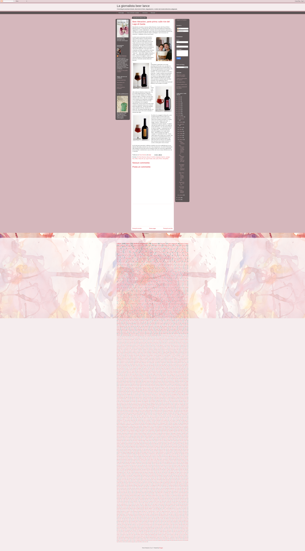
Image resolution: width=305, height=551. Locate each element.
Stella (122, 470)
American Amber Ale (144, 342)
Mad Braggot (148, 423)
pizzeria (185, 330)
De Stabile (175, 379)
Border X (172, 359)
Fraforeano (134, 392)
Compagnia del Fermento (126, 300)
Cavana (177, 368)
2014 (179, 197)
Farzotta (181, 388)
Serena (154, 463)
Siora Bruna (134, 465)
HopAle (149, 404)
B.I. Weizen (171, 346)
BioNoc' (137, 257)
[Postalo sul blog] (156, 155)
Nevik (162, 436)
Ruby (121, 456)
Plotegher (125, 271)
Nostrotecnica (165, 437)
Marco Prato (174, 283)
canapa (175, 255)
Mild (162, 430)
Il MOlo (141, 405)
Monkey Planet (178, 431)
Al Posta (123, 339)
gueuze (139, 290)
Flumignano (132, 303)
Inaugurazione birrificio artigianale (165, 407)
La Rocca (167, 414)
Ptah (122, 450)
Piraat (129, 447)
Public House (127, 450)
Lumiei (152, 421)
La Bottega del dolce (183, 413)
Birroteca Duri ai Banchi (123, 297)
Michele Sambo (145, 430)
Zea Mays (119, 322)
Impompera (146, 407)
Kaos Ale (152, 306)
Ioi (155, 408)
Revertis (178, 452)
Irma (174, 408)
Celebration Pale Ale (120, 369)
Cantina (171, 365)
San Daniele (128, 459)
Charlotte (165, 298)
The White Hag (157, 271)
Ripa (135, 453)
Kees (157, 306)
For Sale (167, 391)
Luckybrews (160, 283)
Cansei (167, 365)
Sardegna (179, 460)
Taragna (118, 473)
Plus (163, 447)
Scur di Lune (168, 317)
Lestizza (138, 418)
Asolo (186, 345)
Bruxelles (125, 278)
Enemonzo (142, 301)
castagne (154, 272)
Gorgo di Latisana (120, 400)
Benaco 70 (119, 251)
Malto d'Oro (145, 424)
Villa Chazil (137, 248)
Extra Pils (183, 387)
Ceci (186, 368)
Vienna (169, 320)
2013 (179, 199)
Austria (123, 262)
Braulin (168, 361)
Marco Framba (136, 426)
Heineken (126, 283)
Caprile (122, 366)
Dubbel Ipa (134, 384)
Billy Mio (172, 352)
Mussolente (175, 269)
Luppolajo (166, 421)
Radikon (156, 450)
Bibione (151, 296)
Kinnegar (173, 306)
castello (125, 324)
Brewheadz (131, 362)
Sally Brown (150, 457)
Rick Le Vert (120, 453)
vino (186, 291)
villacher (118, 335)
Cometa (143, 374)
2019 (179, 107)
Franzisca (169, 392)
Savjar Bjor (127, 462)
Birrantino (185, 353)
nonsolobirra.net (145, 330)
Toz (182, 319)
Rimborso (160, 316)
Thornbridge (159, 475)
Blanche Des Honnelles (169, 358)
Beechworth (171, 349)
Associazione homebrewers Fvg (154, 251)
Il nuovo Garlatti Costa (181, 84)
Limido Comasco (164, 418)
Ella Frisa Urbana (144, 385)
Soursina (175, 466)
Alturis (186, 340)
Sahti (180, 316)
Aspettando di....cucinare (181, 183)
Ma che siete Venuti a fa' (128, 423)
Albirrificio (133, 339)
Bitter (118, 259)
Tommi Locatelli (133, 476)
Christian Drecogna (172, 371)
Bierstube (155, 352)
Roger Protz (178, 453)
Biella (174, 275)
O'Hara (167, 439)
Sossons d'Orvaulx (148, 466)
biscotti (177, 287)
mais (170, 329)
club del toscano (159, 324)
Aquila (129, 345)
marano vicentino (170, 267)
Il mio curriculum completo (133, 12)
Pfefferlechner (119, 446)
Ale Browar (151, 339)
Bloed (118, 359)
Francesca (140, 392)
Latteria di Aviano (146, 417)
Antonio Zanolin (120, 275)
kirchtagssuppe (139, 329)
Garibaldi (186, 394)
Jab (131, 410)
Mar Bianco (155, 309)
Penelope (153, 444)
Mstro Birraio (123, 434)
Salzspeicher (170, 457)
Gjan (152, 398)
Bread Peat (175, 297)
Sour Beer (155, 466)
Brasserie (154, 243)
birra (128, 243)
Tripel (169, 271)
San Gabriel (172, 265)
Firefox (118, 391)
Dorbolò (161, 382)
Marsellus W (126, 427)
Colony (118, 280)
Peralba (164, 444)
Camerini (146, 278)
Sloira (155, 465)
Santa (138, 460)
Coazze (186, 372)
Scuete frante (180, 462)
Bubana (180, 362)
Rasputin (168, 450)
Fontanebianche (161, 391)
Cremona (145, 280)
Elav (130, 264)
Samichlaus (176, 457)
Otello (128, 313)
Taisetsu (177, 472)
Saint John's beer (181, 456)
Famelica (172, 388)
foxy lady (137, 327)
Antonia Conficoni (168, 343)
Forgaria (162, 264)
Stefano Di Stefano (167, 469)
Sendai (144, 463)
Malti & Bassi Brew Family (137, 424)
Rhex (166, 265)
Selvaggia (179, 317)
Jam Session (135, 410)
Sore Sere (152, 285)
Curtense (159, 300)
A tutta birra (125, 293)
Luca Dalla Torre (182, 254)
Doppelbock (156, 382)
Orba (179, 440)
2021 (179, 103)
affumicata (162, 255)
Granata (177, 400)
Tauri (134, 473)
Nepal (125, 311)
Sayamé (138, 462)
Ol (130, 440)
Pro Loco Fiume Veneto (178, 314)
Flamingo (122, 391)
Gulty (152, 304)
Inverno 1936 (150, 408)
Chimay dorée (152, 371)
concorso (160, 261)
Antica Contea (184, 243)
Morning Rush (151, 433)
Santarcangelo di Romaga (153, 460)
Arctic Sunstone (138, 345)
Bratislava (132, 361)
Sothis (157, 285)
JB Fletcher (127, 410)
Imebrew (119, 407)
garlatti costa (146, 249)
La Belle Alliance (170, 413)
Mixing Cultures (145, 431)
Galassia (167, 254)
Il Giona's (182, 264)
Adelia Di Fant (170, 274)
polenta (185, 261)
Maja (180, 423)
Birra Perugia (124, 353)
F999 (169, 301)
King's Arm (168, 411)
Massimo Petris (147, 427)
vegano (170, 333)
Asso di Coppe (128, 275)
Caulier (178, 278)
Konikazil (140, 413)
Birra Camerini (145, 268)
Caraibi (143, 298)
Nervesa (130, 311)
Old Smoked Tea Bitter (137, 440)
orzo (124, 291)
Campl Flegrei (150, 365)
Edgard (162, 384)
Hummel (166, 404)
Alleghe (162, 340)
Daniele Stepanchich (162, 280)
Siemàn (171, 463)
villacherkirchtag (125, 335)
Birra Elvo (179, 275)
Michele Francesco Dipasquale (129, 430)
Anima (148, 343)
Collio (139, 374)
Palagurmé (151, 265)
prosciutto (124, 274)
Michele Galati (138, 430)
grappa (118, 329)
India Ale (177, 407)
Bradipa (146, 297)
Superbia (136, 472)
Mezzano (125, 310)
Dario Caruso (142, 378)
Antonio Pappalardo (183, 343)
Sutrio (156, 472)
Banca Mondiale (146, 348)
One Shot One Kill (161, 440)
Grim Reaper (133, 401)
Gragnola (161, 400)
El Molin (186, 384)
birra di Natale (146, 261)
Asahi (154, 294)
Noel (131, 437)
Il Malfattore (146, 405)
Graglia (157, 400)
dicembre (181, 116)
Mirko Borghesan (132, 431)
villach (185, 333)
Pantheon (160, 443)
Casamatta (159, 366)
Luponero (161, 421)
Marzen (165, 269)
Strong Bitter (165, 158)
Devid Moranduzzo (158, 381)
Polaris (185, 284)
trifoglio (157, 333)
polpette (118, 332)
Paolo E (179, 443)
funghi (151, 327)
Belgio (136, 252)
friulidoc (133, 251)
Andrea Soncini (131, 343)
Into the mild (144, 408)
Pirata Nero (134, 447)
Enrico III (169, 385)
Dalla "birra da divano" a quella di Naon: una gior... (181, 176)
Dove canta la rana (181, 382)
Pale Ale (127, 251)
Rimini (160, 158)
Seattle (173, 317)
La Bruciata (119, 414)
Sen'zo (135, 463)
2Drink (131, 336)
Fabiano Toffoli (154, 388)
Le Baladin (173, 254)
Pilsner (152, 314)
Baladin (168, 294)
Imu (142, 283)
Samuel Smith (182, 457)
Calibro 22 (140, 278)
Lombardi (157, 420)
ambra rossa (142, 287)
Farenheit (177, 388)
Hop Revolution (143, 404)
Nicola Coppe (155, 284)
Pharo (124, 446)
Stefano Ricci (182, 469)
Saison (179, 249)
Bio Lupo (157, 296)
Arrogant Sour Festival (126, 268)
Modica (150, 431)
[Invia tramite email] (155, 155)
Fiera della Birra (182, 246)
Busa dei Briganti (127, 298)
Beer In (179, 294)
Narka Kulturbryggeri (175, 434)
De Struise (180, 379)
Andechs (172, 342)
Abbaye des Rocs (174, 336)
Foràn (118, 392)
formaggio (151, 267)
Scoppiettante (168, 462)
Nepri (143, 436)
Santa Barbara (143, 460)
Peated (139, 444)
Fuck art (133, 394)
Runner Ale (156, 456)
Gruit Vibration (152, 401)
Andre (176, 342)
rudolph (175, 332)
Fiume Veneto (172, 248)
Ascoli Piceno (176, 345)
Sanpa (123, 460)
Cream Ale (152, 300)
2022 (179, 101)
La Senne (173, 414)
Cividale (167, 372)
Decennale (119, 381)
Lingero (171, 307)
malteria (174, 329)
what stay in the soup (144, 335)
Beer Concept (182, 349)
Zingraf (124, 322)
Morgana (145, 433)
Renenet (150, 452)
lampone (174, 290)
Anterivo (157, 343)
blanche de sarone (169, 323)
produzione (142, 332)
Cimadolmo (125, 372)
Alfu (145, 340)
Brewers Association (184, 297)
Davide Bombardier (183, 378)
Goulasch (147, 400)
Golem (176, 398)
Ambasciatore (168, 293)
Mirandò (137, 310)
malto (185, 249)
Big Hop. (160, 352)
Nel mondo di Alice (180, 82)
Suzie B (160, 472)
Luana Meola (182, 420)
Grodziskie (135, 269)
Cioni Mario (146, 372)
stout (149, 248)
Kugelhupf (159, 413)
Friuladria (118, 394)
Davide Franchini (184, 300)
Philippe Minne (133, 446)
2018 (179, 109)
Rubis (118, 456)
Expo (118, 269)
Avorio (153, 346)
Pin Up (178, 446)
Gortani (134, 400)
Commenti (180, 31)
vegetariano (176, 333)
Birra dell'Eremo (166, 353)
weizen (143, 251)
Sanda (179, 459)
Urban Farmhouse (173, 285)
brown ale (177, 323)
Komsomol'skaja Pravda (132, 413)
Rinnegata (165, 316)
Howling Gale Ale (174, 304)
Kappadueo (148, 411)
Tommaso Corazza (125, 476)
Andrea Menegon (124, 343)
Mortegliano (174, 433)
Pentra (165, 284)
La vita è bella (153, 283)
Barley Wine (164, 275)
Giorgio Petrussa (159, 397)
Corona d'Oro (177, 374)
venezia (181, 291)
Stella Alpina (126, 470)
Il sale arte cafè (179, 405)
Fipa (127, 303)
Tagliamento (172, 472)
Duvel (148, 384)
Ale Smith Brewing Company (160, 339)
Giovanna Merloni (183, 281)
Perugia (180, 444)
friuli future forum (144, 327)
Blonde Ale (156, 277)
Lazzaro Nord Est (160, 417)
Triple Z (186, 319)
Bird (180, 352)
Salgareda (141, 457)
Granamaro (172, 400)
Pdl (135, 444)
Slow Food (141, 271)
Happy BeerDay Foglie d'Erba (161, 304)
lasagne (157, 329)
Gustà (172, 401)
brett (182, 287)
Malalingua (185, 423)
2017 (179, 111)
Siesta (179, 463)
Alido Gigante (160, 293)
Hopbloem (154, 404)
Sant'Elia (133, 460)
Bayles (156, 349)
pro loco (136, 332)
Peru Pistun (176, 444)
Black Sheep (155, 358)
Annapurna (153, 343)
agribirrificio (169, 255)
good (130, 290)
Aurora (151, 275)
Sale (136, 457)
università (186, 252)
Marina (176, 426)
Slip (151, 465)
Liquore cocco (122, 420)
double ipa (152, 326)
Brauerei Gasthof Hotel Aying (153, 361)
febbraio (181, 139)
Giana (181, 395)
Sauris (123, 248)
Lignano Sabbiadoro (156, 418)
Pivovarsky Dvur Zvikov (152, 447)
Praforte (161, 314)
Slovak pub (165, 465)
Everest (157, 387)
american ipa (149, 287)
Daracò (132, 378)
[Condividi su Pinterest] (161, 155)
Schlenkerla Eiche (156, 462)
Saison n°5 (132, 457)
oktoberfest (119, 291)
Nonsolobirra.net (120, 82)
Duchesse (143, 384)
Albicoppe (128, 339)
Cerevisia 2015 (164, 369)
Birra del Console (145, 353)
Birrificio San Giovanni (152, 356)
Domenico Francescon (177, 280)
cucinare (159, 246)
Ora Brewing (174, 440)
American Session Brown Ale (154, 342)
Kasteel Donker (159, 411)
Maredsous (161, 426)
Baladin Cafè (122, 348)
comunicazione (144, 288)
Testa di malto (182, 473)
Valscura (153, 246)
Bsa (176, 362)
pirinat (177, 267)
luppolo (144, 248)
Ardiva (148, 345)
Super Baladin (119, 472)
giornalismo (119, 290)
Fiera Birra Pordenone (162, 252)
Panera (146, 313)
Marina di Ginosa (181, 426)
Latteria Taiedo (139, 417)
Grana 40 (168, 249)
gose (186, 327)
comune (171, 324)
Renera (141, 316)
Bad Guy (163, 294)
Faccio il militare (161, 388)
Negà (132, 436)
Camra (156, 365)
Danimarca (127, 378)
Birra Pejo (118, 353)
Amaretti (123, 342)
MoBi (142, 310)
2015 (179, 115)
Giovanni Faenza (184, 397)
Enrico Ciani (164, 385)
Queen (152, 450)
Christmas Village (181, 371)
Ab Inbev (156, 274)
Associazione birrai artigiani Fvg (126, 254)
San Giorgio (185, 316)
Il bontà (124, 306)
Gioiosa (148, 397)
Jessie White (160, 410)
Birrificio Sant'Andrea (161, 356)
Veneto (180, 285)
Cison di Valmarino (153, 372)
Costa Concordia (158, 375)
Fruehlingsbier (128, 394)
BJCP (182, 346)
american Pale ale (161, 322)
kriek (122, 257)
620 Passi (119, 293)
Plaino (173, 249)
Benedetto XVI (126, 296)
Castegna (139, 368)
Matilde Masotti (173, 427)
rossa (181, 267)
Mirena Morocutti (124, 431)
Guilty (158, 401)
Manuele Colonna (185, 424)
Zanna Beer (179, 271)
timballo (148, 333)
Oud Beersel (141, 313)
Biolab (177, 352)
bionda (169, 252)
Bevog (131, 352)
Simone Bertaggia (185, 463)
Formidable (139, 303)
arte (175, 322)
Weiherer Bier (120, 287)
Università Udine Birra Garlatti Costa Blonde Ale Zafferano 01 (138, 320)
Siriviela (140, 319)
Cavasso (182, 368)
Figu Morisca (121, 303)
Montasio (177, 310)
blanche (163, 157)
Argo (151, 345)
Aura (145, 346)
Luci (128, 421)
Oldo (168, 311)
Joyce (147, 306)
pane (182, 272)
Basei (139, 268)
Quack (142, 450)
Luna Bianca (167, 283)
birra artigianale (173, 243)
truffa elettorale (163, 333)
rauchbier (147, 291)
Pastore (122, 444)
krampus (151, 329)
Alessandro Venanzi (139, 340)
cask (187, 323)
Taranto (126, 473)
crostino (181, 288)
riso (171, 332)
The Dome (177, 319)
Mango (167, 424)
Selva (125, 463)
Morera (137, 433)
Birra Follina (185, 275)
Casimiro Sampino (181, 366)
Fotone (129, 392)
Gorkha (130, 400)
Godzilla (172, 398)
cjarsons (137, 288)
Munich (132, 434)
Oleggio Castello (146, 440)
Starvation (140, 469)
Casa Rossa (146, 366)
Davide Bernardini (175, 378)
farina (122, 327)
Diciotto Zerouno (179, 268)
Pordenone (122, 245)
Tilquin (176, 475)
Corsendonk (119, 375)
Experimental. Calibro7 (164, 387)
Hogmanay (123, 404)
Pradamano (135, 449)
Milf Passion (166, 430)
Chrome (186, 371)
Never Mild (148, 436)
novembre (181, 118)
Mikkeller (158, 430)
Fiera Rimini (141, 264)
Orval (124, 313)
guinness (124, 329)
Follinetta (138, 391)
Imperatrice (129, 407)
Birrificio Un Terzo (160, 262)
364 (142, 336)
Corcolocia (142, 300)
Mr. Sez (181, 310)
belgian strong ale (126, 272)
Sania (119, 460)
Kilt (164, 411)
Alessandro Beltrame (184, 339)
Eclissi (125, 281)
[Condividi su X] (158, 155)
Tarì (173, 319)
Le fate (166, 417)
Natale (148, 284)
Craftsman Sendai (174, 375)
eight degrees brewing (166, 326)
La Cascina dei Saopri (136, 414)
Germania (156, 395)
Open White (168, 440)
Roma (135, 271)
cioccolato (126, 267)
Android (137, 343)
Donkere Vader (144, 382)
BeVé (160, 349)
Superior (141, 472)
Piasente (145, 446)
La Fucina (149, 414)
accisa (185, 271)
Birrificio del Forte (185, 356)
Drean (187, 382)
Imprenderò (151, 407)
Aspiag (118, 346)
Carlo (125, 366)
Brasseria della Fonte (154, 297)
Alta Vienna (169, 340)
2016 (179, 113)
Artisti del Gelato (170, 345)
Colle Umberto (129, 374)
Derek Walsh (139, 381)
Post (179, 28)
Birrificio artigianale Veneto (182, 296)
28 (127, 336)
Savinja (161, 317)
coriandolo (184, 324)
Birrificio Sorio (168, 356)
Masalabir (137, 427)
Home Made (129, 404)
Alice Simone (149, 340)
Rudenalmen (131, 456)
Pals (141, 443)
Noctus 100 (126, 437)
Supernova (146, 472)
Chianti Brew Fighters (148, 254)
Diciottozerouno (171, 381)
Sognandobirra (128, 258)
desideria (146, 326)
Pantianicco (165, 443)
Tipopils (164, 271)
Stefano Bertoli (148, 271)
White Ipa (175, 320)
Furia (145, 394)
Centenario (150, 369)
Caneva (138, 298)
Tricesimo (163, 243)
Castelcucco (145, 368)
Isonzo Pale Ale (140, 306)
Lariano (129, 417)
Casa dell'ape (152, 366)
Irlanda (133, 306)
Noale (118, 437)
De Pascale (169, 379)
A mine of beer (160, 336)
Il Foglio (122, 405)
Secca (121, 463)
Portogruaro (129, 449)
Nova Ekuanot (120, 439)
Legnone (175, 259)
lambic (158, 258)
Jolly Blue (177, 410)
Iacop (174, 404)
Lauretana (153, 417)
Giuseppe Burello (169, 264)
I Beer (170, 404)
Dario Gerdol (176, 300)
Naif (159, 434)
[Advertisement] (152, 215)
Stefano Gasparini (166, 319)
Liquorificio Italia (129, 420)
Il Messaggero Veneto (154, 405)
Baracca (151, 348)
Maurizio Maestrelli (182, 309)
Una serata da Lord (181, 187)
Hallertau (181, 401)
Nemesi (139, 436)
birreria (174, 252)
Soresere (141, 466)
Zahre (149, 245)
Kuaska (146, 283)
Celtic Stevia (144, 369)
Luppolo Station (184, 307)
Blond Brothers (133, 297)
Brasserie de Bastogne (166, 297)
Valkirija (155, 320)
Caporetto (180, 365)
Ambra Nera (133, 342)
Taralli (122, 473)
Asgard (182, 345)
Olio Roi (151, 440)
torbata (145, 274)
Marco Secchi (150, 426)
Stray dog (161, 470)
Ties (173, 475)
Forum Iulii (185, 391)
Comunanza (148, 374)
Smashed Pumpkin (177, 465)
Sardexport (185, 460)
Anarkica (163, 342)
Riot (132, 453)
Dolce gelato (133, 382)
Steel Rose (160, 469)
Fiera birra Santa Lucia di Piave (152, 264)
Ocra (178, 439)
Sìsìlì (164, 472)
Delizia (127, 381)
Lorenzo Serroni (183, 257)
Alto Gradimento (180, 340)
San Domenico (134, 459)
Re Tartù (186, 450)
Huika (162, 404)
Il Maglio (138, 283)
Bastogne (185, 348)
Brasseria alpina (179, 262)
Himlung (118, 404)
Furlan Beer (150, 394)
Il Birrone (146, 269)
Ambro (138, 342)
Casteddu (134, 368)
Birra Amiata (185, 352)
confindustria (177, 324)
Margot (165, 426)
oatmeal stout (177, 272)
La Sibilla (178, 414)
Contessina (124, 280)
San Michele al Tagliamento (124, 317)
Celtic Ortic (138, 369)
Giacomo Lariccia (180, 303)
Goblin (162, 398)
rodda (152, 291)
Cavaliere (172, 368)
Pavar (132, 444)
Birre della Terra (120, 355)
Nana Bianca (163, 434)
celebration (131, 324)
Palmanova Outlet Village (134, 443)
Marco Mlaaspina (144, 426)
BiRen (169, 275)
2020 (179, 105)
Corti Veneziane (146, 375)
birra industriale (151, 323)
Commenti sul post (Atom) (155, 233)
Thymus (169, 475)
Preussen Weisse (153, 449)
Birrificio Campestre (169, 251)
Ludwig (142, 421)
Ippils (129, 306)
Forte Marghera (173, 391)
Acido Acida (176, 258)
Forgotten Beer (155, 281)
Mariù (122, 427)
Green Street (121, 401)
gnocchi (125, 290)
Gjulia (150, 259)
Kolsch (186, 264)
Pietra (168, 446)
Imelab (124, 407)
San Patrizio (169, 459)
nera (186, 290)
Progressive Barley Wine (178, 449)
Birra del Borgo (121, 277)
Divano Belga (185, 381)
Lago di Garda (149, 158)
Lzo (181, 421)
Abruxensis (185, 336)
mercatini (119, 330)
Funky (142, 394)
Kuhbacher (178, 306)
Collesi (135, 374)
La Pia (158, 414)
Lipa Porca (185, 418)
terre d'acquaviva (141, 333)
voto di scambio (134, 335)
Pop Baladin (186, 447)
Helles (136, 158)
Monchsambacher (170, 431)
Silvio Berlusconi (124, 319)
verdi (181, 333)
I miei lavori (145, 12)
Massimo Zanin (161, 427)
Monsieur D (170, 310)
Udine (119, 243)
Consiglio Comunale (156, 374)
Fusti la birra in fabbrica (157, 394)
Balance (134, 348)
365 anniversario (148, 336)
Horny (158, 404)
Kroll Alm (148, 413)
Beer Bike (176, 349)
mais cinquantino (168, 272)
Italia (150, 269)
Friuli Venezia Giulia (145, 252)
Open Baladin (174, 311)
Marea (156, 426)
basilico (124, 323)
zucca (118, 268)
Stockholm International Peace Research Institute (144, 470)
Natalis (186, 310)
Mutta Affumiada (148, 434)
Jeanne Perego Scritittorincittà (144, 410)
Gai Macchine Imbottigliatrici (172, 394)
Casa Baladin (140, 366)
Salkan (145, 457)
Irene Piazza (159, 408)
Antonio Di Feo (175, 343)
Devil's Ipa (165, 381)
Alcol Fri (146, 339)
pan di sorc (129, 291)
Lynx (178, 421)
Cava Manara (156, 368)
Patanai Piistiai (174, 313)
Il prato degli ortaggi (171, 405)
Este (126, 387)
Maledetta (129, 424)
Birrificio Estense (142, 262)
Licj (150, 418)
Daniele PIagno (121, 378)
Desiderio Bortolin (146, 381)
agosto (181, 127)
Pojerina (180, 447)
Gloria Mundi (157, 398)
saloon (119, 333)
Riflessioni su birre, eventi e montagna (180, 75)
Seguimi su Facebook (181, 20)
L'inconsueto (168, 259)
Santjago (136, 285)
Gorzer (138, 400)
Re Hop (182, 450)
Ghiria (168, 395)
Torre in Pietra (145, 476)
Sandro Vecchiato (185, 459)
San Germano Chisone (143, 459)
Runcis (151, 456)
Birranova (180, 353)
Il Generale (127, 405)
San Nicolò (163, 459)
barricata (156, 287)
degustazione (152, 258)
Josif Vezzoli (129, 411)
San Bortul (122, 459)
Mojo (154, 431)
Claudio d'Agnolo (181, 372)
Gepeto (145, 395)
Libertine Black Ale (164, 307)
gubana (134, 290)
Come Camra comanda (181, 142)
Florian (130, 391)
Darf (171, 300)
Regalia (124, 452)
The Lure (127, 252)
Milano (169, 269)
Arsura (138, 294)
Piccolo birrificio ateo (156, 446)
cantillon (132, 288)
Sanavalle (174, 459)
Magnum (176, 423)
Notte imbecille (185, 437)
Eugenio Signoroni (132, 387)
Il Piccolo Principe (162, 405)
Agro (179, 274)
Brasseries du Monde (125, 361)
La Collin (143, 414)
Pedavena (144, 444)
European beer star (145, 387)
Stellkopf (132, 470)
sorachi (135, 274)
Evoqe (164, 301)
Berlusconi (145, 296)
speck (185, 267)
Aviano (149, 346)
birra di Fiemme (171, 287)
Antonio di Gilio (119, 345)
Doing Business (121, 382)
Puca (132, 450)
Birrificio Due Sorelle (162, 355)
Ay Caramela (158, 346)
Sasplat (118, 462)
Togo (120, 476)
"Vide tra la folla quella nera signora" (181, 79)
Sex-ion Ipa (163, 463)
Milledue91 (131, 310)
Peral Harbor (159, 444)
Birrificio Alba (139, 355)
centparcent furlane (140, 324)
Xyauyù (180, 320)
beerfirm (129, 323)
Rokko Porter (184, 453)
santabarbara (126, 333)
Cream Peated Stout (183, 375)
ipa (144, 158)
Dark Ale (148, 378)
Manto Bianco (148, 309)
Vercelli (160, 320)
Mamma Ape (151, 424)
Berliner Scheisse (120, 352)
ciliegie (147, 324)
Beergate (185, 294)
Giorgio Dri (153, 397)
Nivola (183, 436)
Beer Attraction (142, 157)
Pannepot (152, 313)
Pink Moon (183, 446)
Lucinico (137, 421)
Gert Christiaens (163, 395)
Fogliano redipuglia (146, 281)
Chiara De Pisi (139, 371)
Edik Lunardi (167, 384)
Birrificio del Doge (131, 277)
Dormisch (186, 280)
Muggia (139, 284)
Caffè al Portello (132, 278)
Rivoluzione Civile (162, 453)
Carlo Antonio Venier (159, 278)
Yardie (185, 320)
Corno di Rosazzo (132, 280)
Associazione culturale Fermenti (126, 346)
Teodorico (162, 473)
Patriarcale (128, 444)
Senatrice (140, 463)
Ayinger (163, 346)
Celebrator (128, 369)
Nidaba (171, 436)
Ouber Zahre (133, 313)
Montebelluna (119, 433)
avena (185, 322)
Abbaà (180, 336)
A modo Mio (167, 336)
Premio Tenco (141, 449)
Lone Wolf (177, 420)
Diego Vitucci (121, 301)
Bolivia (150, 359)
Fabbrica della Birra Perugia (144, 388)
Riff (129, 453)
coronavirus (160, 272)
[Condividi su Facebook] (159, 155)
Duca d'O (120, 281)
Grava (181, 400)
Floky (126, 391)
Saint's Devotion (125, 457)
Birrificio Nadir (127, 356)
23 (125, 336)
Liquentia (125, 265)
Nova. (132, 439)
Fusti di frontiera (164, 281)
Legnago (118, 418)
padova (152, 330)
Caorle (176, 365)
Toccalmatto (155, 255)
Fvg (159, 303)
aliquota (153, 322)
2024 (179, 97)
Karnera (153, 411)
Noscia (155, 437)
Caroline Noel (130, 366)
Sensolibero (149, 463)
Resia (169, 452)
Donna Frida (150, 382)
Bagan (186, 346)
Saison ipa (125, 285)
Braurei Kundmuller (174, 361)
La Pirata (142, 307)
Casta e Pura (128, 368)
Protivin (185, 449)
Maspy (142, 427)
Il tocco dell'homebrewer (181, 191)
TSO (168, 472)
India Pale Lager (184, 407)
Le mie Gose (171, 417)
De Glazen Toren (158, 379)
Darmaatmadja (158, 378)
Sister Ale (147, 465)
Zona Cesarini (131, 322)
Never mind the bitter (155, 436)
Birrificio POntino (143, 356)
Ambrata (132, 257)
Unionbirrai (130, 248)
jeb (138, 251)
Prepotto (147, 449)
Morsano (168, 433)
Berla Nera (139, 296)
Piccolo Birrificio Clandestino (134, 314)
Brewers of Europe (124, 362)
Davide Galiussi (119, 379)
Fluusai (134, 391)
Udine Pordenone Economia (121, 88)
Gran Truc (167, 400)
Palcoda (126, 443)
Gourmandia (119, 283)
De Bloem (139, 379)
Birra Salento (138, 353)
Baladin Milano (129, 348)
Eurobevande (158, 301)
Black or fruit (161, 358)
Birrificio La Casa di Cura (182, 355)
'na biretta (178, 335)
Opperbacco (144, 265)
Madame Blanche (156, 423)
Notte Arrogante (172, 437)
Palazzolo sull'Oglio (120, 443)
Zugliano (131, 287)
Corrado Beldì (184, 374)
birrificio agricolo (160, 323)
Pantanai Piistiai (154, 443)
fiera (133, 158)
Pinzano (121, 447)
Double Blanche (173, 382)
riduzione (167, 332)
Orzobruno (123, 261)
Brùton (173, 362)
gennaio (181, 195)
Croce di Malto (171, 268)
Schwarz (162, 462)
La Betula (176, 413)
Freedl (174, 392)
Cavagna (162, 368)
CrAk (147, 300)
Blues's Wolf (131, 359)
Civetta (163, 372)
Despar (152, 381)
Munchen (128, 434)
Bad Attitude (157, 275)
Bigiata (165, 352)
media (185, 329)
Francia (153, 392)
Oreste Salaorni (184, 440)
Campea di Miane (143, 365)
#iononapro (173, 335)
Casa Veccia (163, 268)
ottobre (181, 122)
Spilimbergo (150, 319)
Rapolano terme (163, 450)
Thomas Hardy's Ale (151, 475)
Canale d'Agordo (162, 365)
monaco (133, 330)
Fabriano (139, 281)
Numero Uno (142, 439)
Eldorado (122, 385)
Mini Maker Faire (182, 430)
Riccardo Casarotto (184, 452)
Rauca (173, 450)
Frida (186, 392)
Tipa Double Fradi (182, 475)
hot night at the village (165, 290)
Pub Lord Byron (124, 316)
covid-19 (129, 326)
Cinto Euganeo (139, 372)
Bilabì (169, 352)
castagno (168, 157)
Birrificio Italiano (150, 262)
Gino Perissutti (128, 269)
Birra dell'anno (163, 296)
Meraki (180, 283)
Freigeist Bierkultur (180, 392)
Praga (156, 265)
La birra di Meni (149, 307)
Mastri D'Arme (169, 309)
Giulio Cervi (134, 398)
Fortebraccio (179, 391)
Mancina (156, 424)
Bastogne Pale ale (120, 349)
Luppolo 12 (177, 307)
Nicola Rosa (166, 436)
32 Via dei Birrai (137, 336)
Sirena (139, 465)
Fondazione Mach (145, 391)
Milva (176, 430)
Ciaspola (119, 372)
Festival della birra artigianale (160, 248)
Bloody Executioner (123, 359)
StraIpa (156, 470)
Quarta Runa (147, 450)
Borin (176, 359)
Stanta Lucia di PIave (121, 469)
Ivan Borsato (160, 259)
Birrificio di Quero (141, 277)
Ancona (167, 342)
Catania (150, 368)
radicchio (130, 274)
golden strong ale (172, 327)
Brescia (118, 362)
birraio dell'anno (135, 272)
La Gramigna (136, 307)
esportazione (181, 326)
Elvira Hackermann (152, 385)
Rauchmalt (178, 450)
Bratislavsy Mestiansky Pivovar (141, 361)
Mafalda (135, 309)
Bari (181, 348)
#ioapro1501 (166, 335)
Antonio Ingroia (127, 294)
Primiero (164, 449)
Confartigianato (159, 254)
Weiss (125, 287)
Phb (128, 446)
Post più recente (137, 228)
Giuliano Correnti (127, 398)
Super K (125, 472)
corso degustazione (121, 326)
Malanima (118, 424)
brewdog (186, 287)
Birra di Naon (184, 258)
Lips (117, 420)
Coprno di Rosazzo (169, 374)
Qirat (139, 450)
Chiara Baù (184, 278)
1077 (183, 335)
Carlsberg (168, 278)
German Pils (151, 395)
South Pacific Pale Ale (182, 466)
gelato (159, 327)
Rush (160, 456)
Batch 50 (137, 349)
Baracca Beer (157, 348)
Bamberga (139, 348)
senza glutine (168, 291)
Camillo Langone (135, 365)
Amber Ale (184, 274)
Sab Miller (169, 456)
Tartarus (130, 473)
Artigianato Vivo (162, 345)
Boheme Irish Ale (145, 359)
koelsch (146, 329)
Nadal (144, 284)
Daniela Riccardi (152, 280)
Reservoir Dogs (148, 316)
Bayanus (152, 349)
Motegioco (180, 433)
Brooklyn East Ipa (146, 362)
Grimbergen (139, 401)
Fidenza (173, 301)
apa (132, 252)
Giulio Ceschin (140, 398)
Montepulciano (131, 433)
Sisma (143, 465)
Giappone (122, 397)
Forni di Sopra (164, 257)
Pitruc (138, 447)
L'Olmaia (163, 413)
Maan (130, 309)
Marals (124, 426)
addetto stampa (139, 322)
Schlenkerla (149, 462)
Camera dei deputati (122, 365)
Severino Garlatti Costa (130, 249)
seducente (161, 291)
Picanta (150, 446)
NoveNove (136, 439)
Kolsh (126, 413)
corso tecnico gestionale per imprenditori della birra (166, 288)
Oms (155, 440)
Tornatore (139, 476)
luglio (180, 129)
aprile (180, 135)
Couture (139, 280)
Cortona (151, 375)
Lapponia (124, 417)
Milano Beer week (121, 284)
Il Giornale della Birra (135, 405)
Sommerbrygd (119, 466)
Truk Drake (120, 320)
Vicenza (185, 285)
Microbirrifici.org (153, 430)
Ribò (155, 316)
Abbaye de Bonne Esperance (136, 293)
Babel (158, 294)
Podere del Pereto (168, 447)
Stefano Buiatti (139, 255)
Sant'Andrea (128, 460)
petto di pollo (171, 330)
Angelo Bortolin (143, 343)
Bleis (186, 358)
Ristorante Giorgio (140, 453)
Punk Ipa (132, 316)
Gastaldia (120, 395)
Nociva (121, 437)
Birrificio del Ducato (181, 251)
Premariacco (168, 314)
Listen (135, 420)
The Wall (122, 475)
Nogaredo (135, 437)
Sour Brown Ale (162, 466)
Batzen (141, 349)
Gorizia (184, 245)
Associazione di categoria (138, 346)
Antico (162, 343)
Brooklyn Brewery (138, 362)
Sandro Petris (147, 317)
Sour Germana (169, 466)
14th (186, 335)
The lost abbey (128, 475)
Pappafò (118, 444)
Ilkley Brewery (185, 405)
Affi (138, 157)
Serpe (158, 463)
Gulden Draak (146, 304)
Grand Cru (134, 304)
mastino (180, 252)
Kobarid (121, 413)
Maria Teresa (170, 426)
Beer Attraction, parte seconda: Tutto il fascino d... (181, 149)
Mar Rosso (161, 309)
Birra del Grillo (159, 353)
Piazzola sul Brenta (173, 284)
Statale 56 (145, 469)
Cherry (125, 371)
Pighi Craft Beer (145, 314)
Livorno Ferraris (146, 420)
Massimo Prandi (154, 427)
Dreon (119, 384)
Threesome (165, 475)
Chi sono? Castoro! (131, 371)
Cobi (119, 374)
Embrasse (159, 385)
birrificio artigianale (156, 157)
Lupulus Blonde (173, 421)
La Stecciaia (183, 414)
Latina (133, 417)
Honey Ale (141, 158)
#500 (162, 335)
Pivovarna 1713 (144, 447)
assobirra (119, 272)
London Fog (171, 420)
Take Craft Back (184, 472)
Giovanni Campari (176, 397)
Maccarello (143, 423)
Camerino (129, 365)
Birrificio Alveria (146, 355)
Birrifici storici (126, 355)
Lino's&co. (171, 418)
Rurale (175, 316)
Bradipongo (138, 254)
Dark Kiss (153, 378)
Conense (136, 300)
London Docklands (164, 420)
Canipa (151, 278)
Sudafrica (172, 470)
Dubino (139, 384)
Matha (167, 427)
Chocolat (158, 371)
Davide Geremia (127, 379)
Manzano (119, 426)
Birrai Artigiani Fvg (174, 353)
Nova (138, 265)
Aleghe (167, 339)
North (151, 437)
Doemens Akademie (142, 259)
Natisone (182, 434)
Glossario (153, 12)
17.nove (118, 336)
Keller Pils (166, 306)
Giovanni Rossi (119, 398)
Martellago (132, 427)
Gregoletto (128, 401)
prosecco (148, 332)
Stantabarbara (129, 469)
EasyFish (152, 384)
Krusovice (153, 413)
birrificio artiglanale (142, 258)
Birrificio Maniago (120, 356)
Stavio (155, 469)
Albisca (137, 339)
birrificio (142, 272)
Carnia (173, 278)
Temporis (157, 473)
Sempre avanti (130, 463)
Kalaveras (143, 411)
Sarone (132, 255)
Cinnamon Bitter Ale (132, 372)
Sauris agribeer (154, 317)
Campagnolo (124, 259)
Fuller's (138, 394)
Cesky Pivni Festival (177, 369)
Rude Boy (125, 456)
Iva (122, 410)
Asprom (134, 268)
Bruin (166, 362)
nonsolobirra (178, 261)
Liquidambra (182, 259)
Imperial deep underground (137, 407)
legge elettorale (163, 329)
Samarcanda (120, 249)
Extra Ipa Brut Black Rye (175, 387)
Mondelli (159, 310)
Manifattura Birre (177, 424)
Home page (121, 12)
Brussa (178, 277)
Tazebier (138, 473)
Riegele (125, 453)
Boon (157, 268)
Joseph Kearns (122, 411)
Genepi (137, 395)
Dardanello (137, 378)
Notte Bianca (179, 437)
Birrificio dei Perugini (176, 356)
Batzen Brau (146, 349)
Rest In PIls (173, 452)
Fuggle (149, 303)
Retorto (130, 271)
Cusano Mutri (165, 300)
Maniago (171, 424)
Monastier (153, 310)
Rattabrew (119, 285)
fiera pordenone (144, 267)
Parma (161, 313)
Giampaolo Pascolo (174, 395)
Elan (119, 385)
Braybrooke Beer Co (183, 361)
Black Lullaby (148, 358)
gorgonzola (180, 327)
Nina (179, 436)
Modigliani (147, 310)
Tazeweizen (143, 473)
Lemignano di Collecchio (126, 418)
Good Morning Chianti (183, 398)
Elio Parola (128, 385)
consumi (151, 288)
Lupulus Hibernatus (122, 309)
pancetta (158, 330)
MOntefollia (120, 423)
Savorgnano (133, 462)
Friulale (123, 394)
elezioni (175, 326)
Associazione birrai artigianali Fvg (140, 275)
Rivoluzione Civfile (154, 453)
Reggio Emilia (133, 452)
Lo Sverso (152, 420)
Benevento (133, 296)
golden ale (164, 327)
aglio (145, 322)
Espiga (122, 387)
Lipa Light (179, 418)
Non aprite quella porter (155, 311)
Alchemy (141, 339)
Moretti (141, 433)
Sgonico (185, 317)
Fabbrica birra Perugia (133, 388)
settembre (181, 124)
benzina (144, 323)
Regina (138, 452)
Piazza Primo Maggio (121, 314)
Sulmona (177, 470)
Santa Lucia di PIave (139, 245)
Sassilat (122, 462)
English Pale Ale (150, 301)
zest (158, 335)
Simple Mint (128, 465)
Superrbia (152, 472)
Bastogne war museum (129, 349)
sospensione (133, 333)
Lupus (130, 265)
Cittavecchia (119, 252)
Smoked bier (184, 465)
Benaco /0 (149, 157)
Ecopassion (157, 384)
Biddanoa (150, 352)
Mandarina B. (161, 424)
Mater (175, 309)
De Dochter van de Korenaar (148, 379)
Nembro (120, 311)
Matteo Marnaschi (180, 427)
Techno (148, 473)
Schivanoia (144, 462)
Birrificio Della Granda (131, 262)
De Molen (164, 379)
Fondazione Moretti (153, 391)
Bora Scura (172, 277)
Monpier (164, 310)
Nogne (139, 437)
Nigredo (175, 436)
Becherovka (165, 349)
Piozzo (180, 284)
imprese (132, 329)
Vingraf (173, 271)
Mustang (141, 434)
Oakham (171, 439)
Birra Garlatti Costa (171, 246)
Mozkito (184, 433)
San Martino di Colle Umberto (154, 459)
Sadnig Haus (174, 456)
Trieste (177, 245)
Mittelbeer (138, 431)
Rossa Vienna (120, 258)
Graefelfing (152, 400)
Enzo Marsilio (183, 385)
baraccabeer (119, 267)
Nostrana (159, 437)
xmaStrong (153, 335)
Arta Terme (156, 345)
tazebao (140, 274)
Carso (135, 366)
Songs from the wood (128, 466)
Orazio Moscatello (183, 311)
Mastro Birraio (168, 245)
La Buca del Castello (126, 414)
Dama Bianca (124, 264)
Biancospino (141, 352)
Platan (159, 447)
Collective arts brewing (179, 298)
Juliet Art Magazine (136, 411)
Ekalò (177, 384)
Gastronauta (125, 395)
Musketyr (137, 434)
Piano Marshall (139, 446)
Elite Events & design (135, 385)
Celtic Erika (133, 369)
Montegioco (128, 284)
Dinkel (181, 381)
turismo (150, 274)
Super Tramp (130, 472)
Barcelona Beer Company (174, 348)
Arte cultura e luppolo (146, 294)
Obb (175, 439)
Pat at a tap (167, 313)
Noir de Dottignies (145, 437)
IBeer (141, 269)
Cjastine (170, 298)
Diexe (169, 280)
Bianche (135, 352)
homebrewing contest (154, 290)
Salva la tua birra (163, 457)
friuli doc (181, 255)
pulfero (153, 332)
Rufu (136, 456)
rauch (162, 332)
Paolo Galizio (184, 443)
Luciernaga (133, 421)
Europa (138, 387)
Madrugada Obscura (165, 423)
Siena (175, 463)
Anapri (181, 293)
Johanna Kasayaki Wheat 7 (169, 410)
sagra (156, 291)
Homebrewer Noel (136, 404)
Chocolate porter (165, 371)
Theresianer (144, 475)
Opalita (161, 284)
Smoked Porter (179, 265)
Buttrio (133, 298)
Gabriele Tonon (164, 303)
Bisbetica (119, 358)
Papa (157, 313)
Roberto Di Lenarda (171, 453)
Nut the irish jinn (149, 439)
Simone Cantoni (121, 465)
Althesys (174, 340)
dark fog (134, 326)
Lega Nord (185, 417)
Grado (128, 304)
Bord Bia (167, 359)
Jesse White (154, 410)
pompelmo (124, 332)
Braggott (180, 359)
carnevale (148, 272)
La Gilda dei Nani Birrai (126, 307)
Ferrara (122, 269)
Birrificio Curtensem (153, 355)
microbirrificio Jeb (126, 330)
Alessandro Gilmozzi (130, 340)
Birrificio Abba (133, 355)
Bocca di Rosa (137, 359)
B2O (153, 249)
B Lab (167, 346)
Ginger (132, 397)
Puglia (135, 450)
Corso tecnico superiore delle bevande (134, 375)
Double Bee (166, 382)
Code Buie (123, 374)
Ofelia (128, 440)
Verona (164, 320)
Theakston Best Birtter (136, 475)
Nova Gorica (127, 439)
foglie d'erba (157, 245)
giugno (181, 131)
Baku (118, 348)
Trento (166, 285)
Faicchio (167, 388)
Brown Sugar (160, 362)
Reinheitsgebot (144, 452)
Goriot (126, 400)
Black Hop (137, 358)
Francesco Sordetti (146, 392)
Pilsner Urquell (173, 446)
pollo (143, 291)
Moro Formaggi (158, 433)
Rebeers (119, 452)
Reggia (128, 452)
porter (157, 158)
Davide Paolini (133, 379)
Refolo (137, 316)
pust (158, 332)
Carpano (154, 298)
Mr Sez (134, 284)
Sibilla (118, 319)
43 (152, 336)
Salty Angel (156, 457)
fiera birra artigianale (134, 267)
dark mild (140, 326)
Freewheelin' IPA (173, 257)
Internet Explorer (137, 408)
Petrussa (185, 444)
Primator (159, 449)
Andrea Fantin (181, 342)
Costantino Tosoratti (166, 375)
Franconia (164, 392)
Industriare (119, 408)
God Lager (167, 398)
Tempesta (153, 473)
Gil (129, 397)
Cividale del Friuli (173, 372)
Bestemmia (127, 352)
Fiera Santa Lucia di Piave (182, 301)
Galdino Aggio (181, 394)
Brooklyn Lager (154, 362)
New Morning (136, 311)
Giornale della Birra (121, 80)
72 (155, 336)
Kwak (184, 306)
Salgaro (131, 285)
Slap (145, 319)
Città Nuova (119, 84)
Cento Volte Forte (156, 369)
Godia (124, 304)
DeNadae (185, 379)
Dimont (127, 301)
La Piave (162, 414)
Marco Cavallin (129, 426)
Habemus (176, 401)
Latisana (156, 307)
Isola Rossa (182, 408)
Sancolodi (130, 261)
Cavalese (167, 368)
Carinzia (148, 298)
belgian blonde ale (137, 323)
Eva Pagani (152, 387)
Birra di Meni (127, 246)
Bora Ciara (141, 297)
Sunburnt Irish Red (183, 470)
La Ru (119, 265)
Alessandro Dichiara (121, 340)
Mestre (185, 283)
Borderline (145, 246)
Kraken (144, 413)
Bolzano (154, 359)
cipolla (152, 324)
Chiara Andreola (122, 56)
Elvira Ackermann (134, 301)
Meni (134, 265)
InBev (156, 407)
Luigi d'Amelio (147, 421)
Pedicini (148, 444)
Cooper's (163, 374)
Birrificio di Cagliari (170, 262)
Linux (175, 418)
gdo (155, 327)
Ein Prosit (172, 384)
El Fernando (181, 384)
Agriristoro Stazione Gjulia (150, 293)
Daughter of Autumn (166, 378)
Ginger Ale (137, 397)
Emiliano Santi (132, 281)
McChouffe (119, 310)
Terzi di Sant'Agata (169, 473)
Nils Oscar (182, 269)
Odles (124, 440)
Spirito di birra (158, 319)
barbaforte (119, 323)
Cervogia (160, 298)
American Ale (176, 293)
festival (127, 327)
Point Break (175, 447)
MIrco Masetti (185, 421)
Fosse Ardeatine (123, 392)
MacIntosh (137, 423)
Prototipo (118, 450)
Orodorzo (119, 313)
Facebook (134, 264)
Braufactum (163, 361)
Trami (161, 285)
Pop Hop (119, 449)
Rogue (171, 316)
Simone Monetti (133, 319)
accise (135, 258)
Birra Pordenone (131, 353)
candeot (183, 323)
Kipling (176, 411)
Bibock (146, 352)
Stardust (134, 469)
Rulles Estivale (145, 456)
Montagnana (184, 431)
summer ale (175, 291)
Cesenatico (170, 369)
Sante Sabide (173, 460)
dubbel (158, 326)
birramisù (154, 261)
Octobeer (182, 439)
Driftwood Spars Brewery (126, 384)
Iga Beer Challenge (180, 404)
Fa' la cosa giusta (124, 388)
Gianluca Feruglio (173, 281)
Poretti (124, 449)
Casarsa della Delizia (166, 366)
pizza (139, 291)
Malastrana (124, 424)
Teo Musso (147, 255)
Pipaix (125, 447)
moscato (139, 330)
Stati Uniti (150, 469)
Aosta (125, 345)
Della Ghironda (132, 381)
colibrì (166, 324)
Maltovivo (141, 309)
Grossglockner (146, 401)
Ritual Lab (147, 453)
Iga (155, 259)
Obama (163, 311)
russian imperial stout (183, 332)
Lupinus (156, 421)
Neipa (136, 436)
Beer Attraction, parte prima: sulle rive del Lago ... (181, 159)
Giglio (127, 397)
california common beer (123, 288)
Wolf (186, 265)
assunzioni (180, 322)
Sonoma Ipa (135, 466)
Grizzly (139, 304)
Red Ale (161, 265)
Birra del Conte (152, 353)
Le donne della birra (157, 269)
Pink (157, 314)
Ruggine (140, 456)
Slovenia (170, 465)
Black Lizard (142, 358)
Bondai (166, 277)
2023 (179, 99)
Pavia (181, 313)
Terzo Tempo (176, 473)
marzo (181, 137)
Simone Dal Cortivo (144, 285)
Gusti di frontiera (182, 248)
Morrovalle (164, 433)
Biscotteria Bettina (126, 358)
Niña (186, 436)
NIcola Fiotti (154, 434)
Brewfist (120, 298)
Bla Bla (132, 358)
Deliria (123, 381)
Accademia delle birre (167, 258)
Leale (177, 417)
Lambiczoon (119, 417)
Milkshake (172, 430)
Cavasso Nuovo (132, 259)
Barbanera (174, 294)
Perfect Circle (169, 444)
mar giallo (166, 261)
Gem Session (131, 395)
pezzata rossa (179, 330)
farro (186, 288)
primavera (130, 332)
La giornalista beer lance (133, 6)
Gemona (172, 303)
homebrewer (145, 290)
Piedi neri (163, 446)
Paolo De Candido (172, 443)
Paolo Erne (126, 255)
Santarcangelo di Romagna (164, 460)
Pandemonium (146, 443)
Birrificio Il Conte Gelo (172, 355)
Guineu (162, 401)
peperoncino (164, 330)
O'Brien (162, 439)
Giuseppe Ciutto (147, 398)
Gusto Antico (167, 401)
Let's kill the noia (145, 418)
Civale (159, 372)
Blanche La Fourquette (179, 358)
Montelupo (125, 433)
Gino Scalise (143, 397)
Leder (180, 417)
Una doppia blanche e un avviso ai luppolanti (181, 167)
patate (134, 291)
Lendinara (134, 418)
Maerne (171, 423)
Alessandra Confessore (175, 339)
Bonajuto (159, 359)
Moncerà (163, 431)
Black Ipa (152, 268)
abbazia (136, 287)
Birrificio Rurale (171, 296)
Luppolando (119, 255)
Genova (141, 395)
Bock (162, 277)
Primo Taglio (170, 449)
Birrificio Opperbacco (135, 356)
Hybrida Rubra (183, 304)
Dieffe (177, 381)
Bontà (163, 359)
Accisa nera (162, 274)
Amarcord (118, 342)
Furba (154, 303)
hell (128, 329)
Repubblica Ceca (163, 452)
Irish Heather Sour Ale (168, 408)
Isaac (178, 408)
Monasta (158, 431)
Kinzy (173, 411)
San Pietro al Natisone (137, 317)
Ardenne (143, 345)
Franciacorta (158, 392)
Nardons (168, 434)
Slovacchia (159, 465)
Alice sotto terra (156, 340)
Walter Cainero (137, 261)
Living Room (139, 420)
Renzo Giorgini (155, 452)
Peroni (185, 313)
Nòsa (159, 439)
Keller (161, 306)
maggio (181, 133)
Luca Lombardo (123, 421)
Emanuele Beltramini (154, 257)
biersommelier (163, 287)
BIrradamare (177, 346)
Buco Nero (185, 362)
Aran (132, 345)
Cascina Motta (174, 366)
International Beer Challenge (127, 408)
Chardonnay (185, 369)
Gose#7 (142, 400)
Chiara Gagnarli (146, 371)
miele (154, 158)
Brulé (169, 362)
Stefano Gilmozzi (175, 469)
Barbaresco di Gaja (164, 348)
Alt (165, 340)
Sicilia (168, 463)
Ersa (186, 268)
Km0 (180, 411)
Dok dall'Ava (127, 382)
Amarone (128, 342)
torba (153, 333)
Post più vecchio (168, 228)
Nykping (155, 439)
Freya (145, 303)
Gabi (164, 394)
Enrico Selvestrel (176, 385)
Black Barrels (149, 277)
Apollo (134, 294)
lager (153, 252)
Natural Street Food (126, 436)
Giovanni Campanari (167, 397)
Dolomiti (138, 382)
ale (149, 322)
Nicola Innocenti (144, 311)
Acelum (118, 262)
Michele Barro (119, 430)
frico (156, 267)
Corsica (124, 375)
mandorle (180, 329)
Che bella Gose (119, 371)
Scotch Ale (174, 462)
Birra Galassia (137, 246)
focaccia (132, 327)
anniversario (169, 322)
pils (164, 246)
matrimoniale (180, 290)
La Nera (153, 414)
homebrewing (162, 267)
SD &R (164, 456)
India (174, 407)
